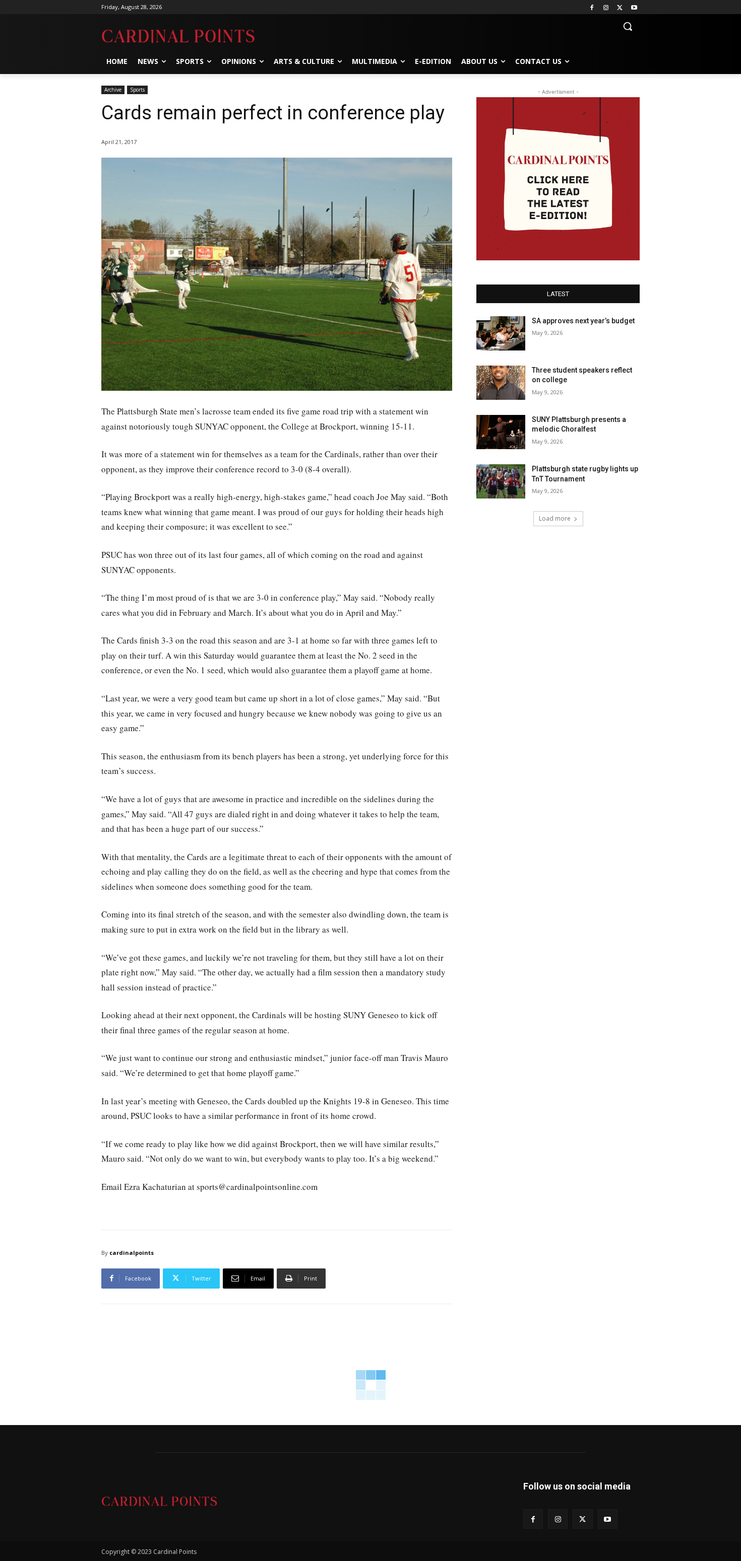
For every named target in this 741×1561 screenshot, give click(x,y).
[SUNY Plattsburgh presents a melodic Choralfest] (500, 432)
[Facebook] (592, 7)
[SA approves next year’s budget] (500, 333)
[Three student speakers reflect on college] (500, 383)
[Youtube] (634, 7)
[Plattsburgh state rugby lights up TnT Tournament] (500, 481)
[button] (627, 26)
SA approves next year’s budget (584, 321)
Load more (555, 518)
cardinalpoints (131, 1252)
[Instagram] (606, 7)
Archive (112, 89)
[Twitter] (620, 7)
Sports (137, 89)
